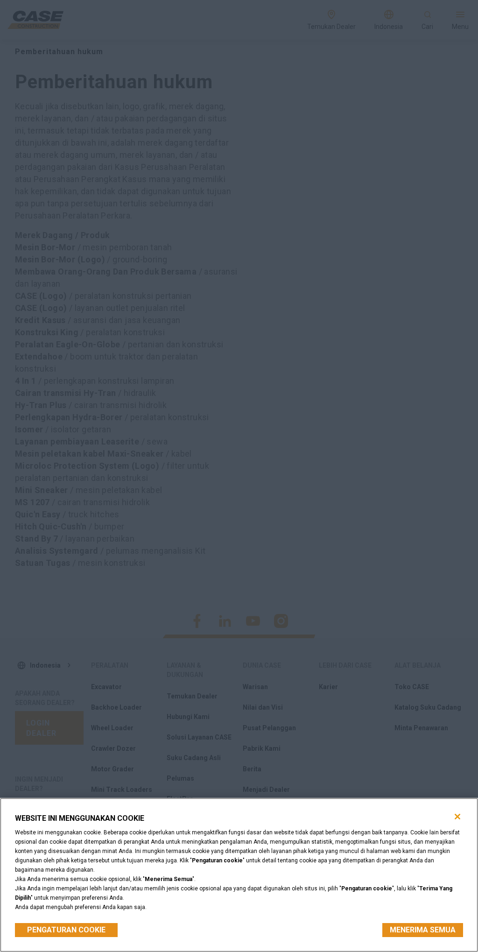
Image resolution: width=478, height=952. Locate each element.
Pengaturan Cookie (66, 929)
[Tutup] (457, 816)
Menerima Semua (423, 929)
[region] (239, 875)
